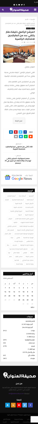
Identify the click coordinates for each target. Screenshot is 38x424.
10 (23, 291)
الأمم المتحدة (29, 207)
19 (14, 295)
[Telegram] (7, 405)
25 (19, 299)
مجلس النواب (18, 256)
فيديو (33, 346)
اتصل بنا (36, 2)
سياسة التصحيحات (27, 422)
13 (9, 291)
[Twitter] (24, 405)
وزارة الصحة (19, 264)
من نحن (29, 419)
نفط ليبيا (16, 260)
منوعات (32, 358)
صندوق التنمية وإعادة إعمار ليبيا (19, 249)
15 (32, 295)
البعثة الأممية (29, 211)
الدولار (10, 218)
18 (19, 295)
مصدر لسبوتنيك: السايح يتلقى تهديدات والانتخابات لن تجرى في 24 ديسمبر (18, 161)
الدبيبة (20, 214)
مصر (10, 256)
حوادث (33, 330)
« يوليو (33, 307)
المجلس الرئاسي (11, 226)
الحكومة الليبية (29, 214)
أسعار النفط (30, 199)
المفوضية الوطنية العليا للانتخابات (23, 233)
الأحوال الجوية (29, 203)
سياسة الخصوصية (18, 419)
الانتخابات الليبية (18, 207)
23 (27, 299)
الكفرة (15, 222)
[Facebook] (30, 405)
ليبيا (9, 252)
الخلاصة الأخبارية (15, 422)
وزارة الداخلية (29, 264)
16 (27, 295)
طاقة (31, 252)
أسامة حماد (22, 196)
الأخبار (33, 28)
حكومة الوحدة (18, 241)
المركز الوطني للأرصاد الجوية (25, 230)
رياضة (33, 333)
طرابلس (25, 252)
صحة (33, 336)
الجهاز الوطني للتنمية (16, 211)
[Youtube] (19, 405)
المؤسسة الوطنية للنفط (26, 226)
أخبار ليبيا (28, 28)
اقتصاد (7, 199)
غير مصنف (31, 342)
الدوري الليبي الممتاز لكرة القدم (24, 218)
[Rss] (13, 405)
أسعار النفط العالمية (18, 199)
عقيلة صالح (16, 252)
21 (5, 295)
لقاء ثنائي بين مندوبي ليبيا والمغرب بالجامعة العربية (19, 147)
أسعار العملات (11, 196)
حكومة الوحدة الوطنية (26, 245)
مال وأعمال (31, 352)
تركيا (12, 237)
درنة (8, 245)
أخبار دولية (30, 324)
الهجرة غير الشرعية (28, 237)
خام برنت (14, 245)
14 (5, 291)
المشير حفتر (10, 230)
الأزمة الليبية (18, 203)
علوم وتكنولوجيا (30, 339)
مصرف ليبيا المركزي (27, 260)
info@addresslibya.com (16, 393)
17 (23, 295)
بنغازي (18, 237)
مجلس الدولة (29, 256)
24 (23, 299)
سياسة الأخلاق (6, 419)
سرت (32, 249)
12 (14, 291)
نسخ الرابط (18, 120)
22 (32, 299)
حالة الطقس (29, 241)
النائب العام (8, 233)
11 (19, 291)
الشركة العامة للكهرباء (26, 222)
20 (9, 295)
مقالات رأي (31, 355)
